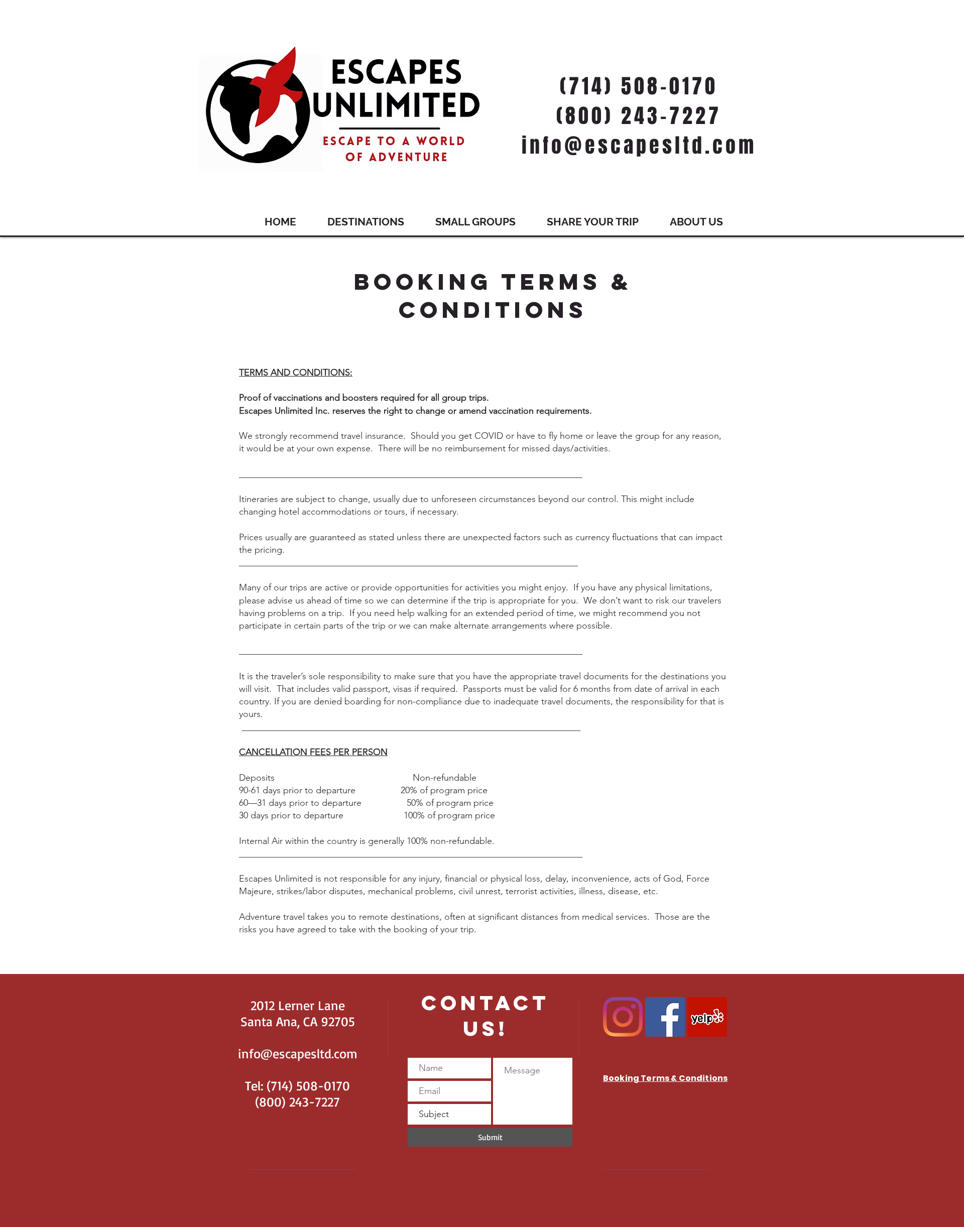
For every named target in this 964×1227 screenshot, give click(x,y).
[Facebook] (665, 1017)
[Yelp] (707, 1017)
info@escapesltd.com (297, 1053)
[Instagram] (623, 1017)
